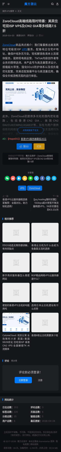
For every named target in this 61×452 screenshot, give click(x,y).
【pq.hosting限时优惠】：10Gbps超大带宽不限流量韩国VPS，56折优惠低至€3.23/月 (45, 204)
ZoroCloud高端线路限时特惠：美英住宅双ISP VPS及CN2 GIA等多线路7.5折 (30, 26)
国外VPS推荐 (8, 11)
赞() (39, 35)
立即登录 (23, 380)
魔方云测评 (30, 156)
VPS (24, 49)
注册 (40, 380)
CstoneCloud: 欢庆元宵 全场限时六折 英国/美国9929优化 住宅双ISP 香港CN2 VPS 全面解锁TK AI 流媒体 (16, 342)
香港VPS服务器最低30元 (33, 138)
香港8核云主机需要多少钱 (44, 335)
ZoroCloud (9, 44)
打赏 (39, 146)
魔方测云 (30, 4)
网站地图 (34, 444)
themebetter (44, 441)
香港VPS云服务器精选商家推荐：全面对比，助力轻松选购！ (14, 203)
